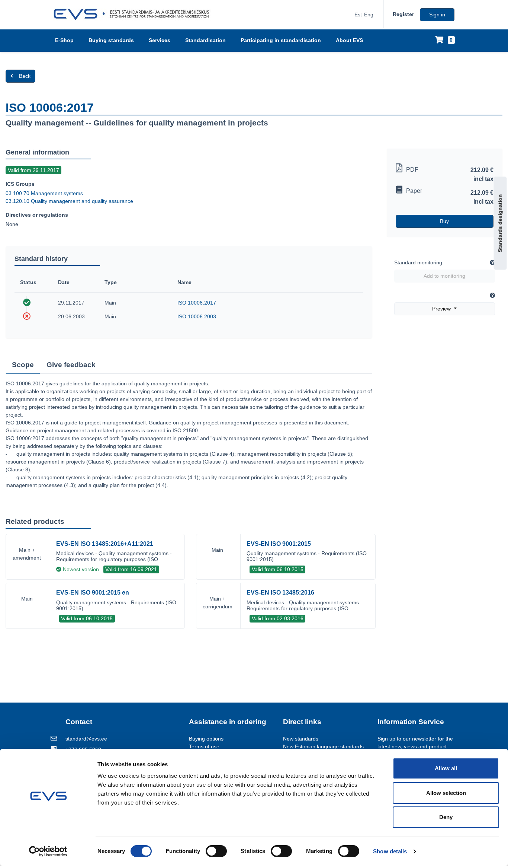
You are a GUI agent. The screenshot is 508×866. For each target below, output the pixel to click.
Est (358, 14)
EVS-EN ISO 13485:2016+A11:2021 (104, 544)
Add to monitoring (444, 276)
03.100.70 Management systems (44, 193)
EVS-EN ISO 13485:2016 (280, 592)
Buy (444, 221)
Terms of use (204, 746)
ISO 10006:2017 (196, 303)
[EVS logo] (134, 14)
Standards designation (500, 223)
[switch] (216, 851)
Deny (446, 817)
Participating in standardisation (281, 40)
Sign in (437, 14)
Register (403, 14)
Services (159, 40)
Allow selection (446, 793)
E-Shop (64, 40)
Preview (442, 309)
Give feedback (71, 365)
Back (24, 76)
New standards (300, 739)
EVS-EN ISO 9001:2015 (279, 544)
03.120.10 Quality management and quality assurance (69, 201)
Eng (368, 14)
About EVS (349, 40)
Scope (23, 365)
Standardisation (205, 40)
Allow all (446, 768)
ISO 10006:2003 (196, 316)
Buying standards (111, 40)
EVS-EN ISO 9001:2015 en (92, 592)
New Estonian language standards (323, 746)
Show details (390, 851)
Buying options (206, 739)
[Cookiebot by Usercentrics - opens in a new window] (48, 851)
